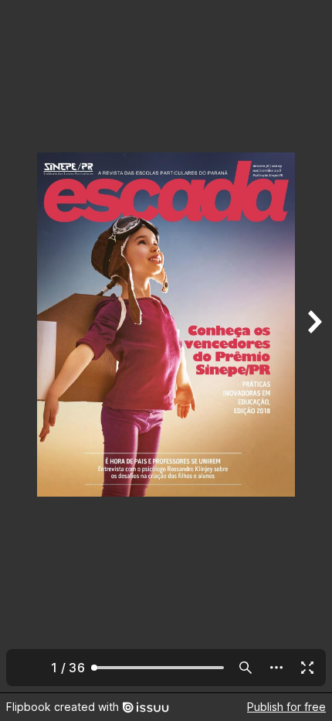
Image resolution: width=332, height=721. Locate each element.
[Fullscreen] (307, 667)
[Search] (245, 667)
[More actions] (276, 667)
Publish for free (286, 706)
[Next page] (313, 346)
